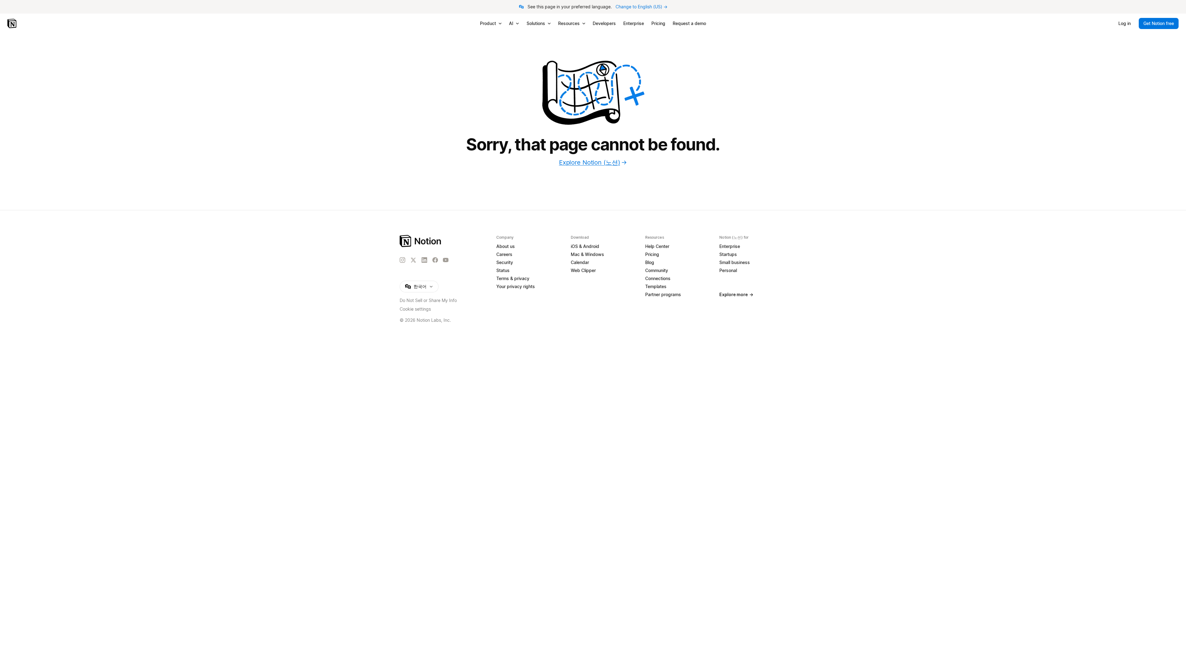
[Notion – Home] (12, 23)
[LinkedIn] (424, 260)
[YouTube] (445, 260)
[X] (413, 260)
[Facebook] (435, 260)
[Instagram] (402, 260)
